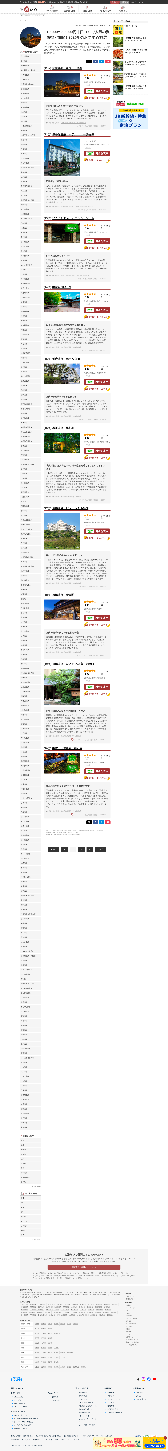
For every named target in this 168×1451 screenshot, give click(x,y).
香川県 (43, 1362)
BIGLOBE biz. (84, 1392)
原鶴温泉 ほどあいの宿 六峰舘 (73, 663)
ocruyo (128, 1313)
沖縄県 (83, 1367)
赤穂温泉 (24, 872)
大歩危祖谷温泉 (26, 988)
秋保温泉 (24, 149)
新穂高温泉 (25, 761)
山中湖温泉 (25, 460)
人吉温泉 (24, 1072)
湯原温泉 (24, 960)
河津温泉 (24, 715)
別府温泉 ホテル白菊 (66, 358)
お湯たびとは (130, 1296)
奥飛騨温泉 (25, 766)
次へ (99, 849)
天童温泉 (24, 228)
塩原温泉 (24, 302)
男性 (22, 1207)
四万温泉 (24, 344)
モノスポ (129, 1326)
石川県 (43, 1343)
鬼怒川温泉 (25, 293)
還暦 (22, 1168)
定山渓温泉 (25, 56)
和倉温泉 (24, 617)
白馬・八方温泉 (26, 529)
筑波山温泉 (25, 381)
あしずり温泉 (26, 1007)
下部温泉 (24, 455)
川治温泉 (24, 307)
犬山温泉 (24, 779)
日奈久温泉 (25, 1076)
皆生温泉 (24, 933)
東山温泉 (24, 251)
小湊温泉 (24, 395)
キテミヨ (129, 1321)
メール (138, 1396)
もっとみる (36, 1186)
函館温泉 (24, 103)
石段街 (23, 1154)
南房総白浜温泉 (26, 404)
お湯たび (129, 1316)
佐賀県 (43, 1367)
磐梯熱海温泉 (26, 283)
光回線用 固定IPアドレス (88, 1406)
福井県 (50, 1343)
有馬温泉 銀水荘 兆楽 (67, 68)
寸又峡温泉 (25, 729)
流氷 (22, 1159)
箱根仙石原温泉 (26, 441)
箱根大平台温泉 (26, 432)
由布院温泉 (25, 1095)
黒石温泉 (24, 121)
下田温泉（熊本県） (28, 1058)
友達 (22, 1198)
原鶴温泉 (24, 1016)
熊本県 (56, 1367)
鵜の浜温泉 (25, 580)
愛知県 (50, 1348)
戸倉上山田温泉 (26, 520)
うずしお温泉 (26, 877)
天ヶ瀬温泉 (25, 1099)
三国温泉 (24, 654)
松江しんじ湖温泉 (27, 951)
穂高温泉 (24, 548)
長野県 (43, 1338)
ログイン (145, 2)
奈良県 (62, 1352)
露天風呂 (24, 1173)
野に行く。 (129, 1329)
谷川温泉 (24, 367)
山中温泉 (24, 622)
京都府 (43, 1352)
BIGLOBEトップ (73, 1439)
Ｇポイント (129, 1305)
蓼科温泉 (24, 511)
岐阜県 (43, 1348)
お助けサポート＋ (20, 1415)
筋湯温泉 (24, 1104)
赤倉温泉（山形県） (28, 200)
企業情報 (108, 1388)
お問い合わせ (15, 1436)
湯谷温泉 (24, 793)
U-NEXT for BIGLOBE (22, 1425)
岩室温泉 (24, 576)
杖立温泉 (24, 1067)
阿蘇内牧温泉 (26, 1048)
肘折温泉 (24, 237)
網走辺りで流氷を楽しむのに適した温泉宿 (75, 275)
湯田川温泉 (25, 242)
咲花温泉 (24, 589)
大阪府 (50, 1352)
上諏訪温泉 (25, 497)
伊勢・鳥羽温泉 (26, 798)
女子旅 (23, 1182)
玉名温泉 (24, 1062)
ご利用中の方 (138, 1388)
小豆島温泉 (25, 997)
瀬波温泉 (24, 594)
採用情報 (111, 1406)
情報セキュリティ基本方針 (42, 1439)
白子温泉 (24, 399)
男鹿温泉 (24, 181)
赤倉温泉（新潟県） (28, 566)
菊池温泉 (24, 1053)
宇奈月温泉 (25, 608)
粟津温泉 (24, 626)
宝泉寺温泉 (25, 1113)
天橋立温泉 (25, 826)
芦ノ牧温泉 (25, 256)
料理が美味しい (26, 1177)
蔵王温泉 (24, 191)
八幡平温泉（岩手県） (29, 135)
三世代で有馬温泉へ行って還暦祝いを (73, 123)
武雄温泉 (24, 1025)
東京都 (50, 1333)
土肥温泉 (24, 733)
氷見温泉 (24, 613)
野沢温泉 (24, 469)
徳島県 (37, 1362)
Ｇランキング (130, 1308)
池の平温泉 (25, 571)
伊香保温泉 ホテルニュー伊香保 (73, 134)
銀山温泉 (24, 195)
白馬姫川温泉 (26, 534)
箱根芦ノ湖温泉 (26, 427)
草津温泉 (24, 330)
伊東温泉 (24, 664)
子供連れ (24, 1226)
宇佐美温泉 (25, 705)
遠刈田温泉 (25, 158)
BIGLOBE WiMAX (20, 1407)
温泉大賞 (55, 1397)
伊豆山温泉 (25, 687)
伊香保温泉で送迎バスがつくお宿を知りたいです (77, 206)
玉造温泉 (24, 946)
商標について (59, 1439)
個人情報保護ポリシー (72, 1436)
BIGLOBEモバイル (20, 1403)
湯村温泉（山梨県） (28, 464)
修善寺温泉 (25, 668)
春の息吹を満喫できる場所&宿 (71, 347)
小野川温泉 (25, 214)
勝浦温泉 (24, 909)
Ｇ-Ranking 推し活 (132, 1339)
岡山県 (50, 1357)
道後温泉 (24, 1002)
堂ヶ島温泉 (25, 738)
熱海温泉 (24, 659)
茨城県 (50, 1328)
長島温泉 (24, 812)
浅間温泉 (24, 478)
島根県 (43, 1357)
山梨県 (37, 1338)
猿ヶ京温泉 (25, 362)
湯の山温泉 (25, 817)
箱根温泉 (24, 413)
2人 (22, 1203)
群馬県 (43, 1328)
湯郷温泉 (24, 965)
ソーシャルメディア (115, 1412)
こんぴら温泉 (26, 993)
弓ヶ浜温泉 (25, 742)
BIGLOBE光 (18, 1397)
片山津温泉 (25, 631)
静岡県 (37, 1348)
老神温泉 (24, 348)
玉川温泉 (24, 177)
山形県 (69, 1324)
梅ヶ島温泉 (25, 710)
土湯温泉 (24, 274)
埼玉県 (37, 1333)
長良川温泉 (25, 775)
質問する (125, 2)
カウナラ (129, 1331)
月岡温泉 (24, 562)
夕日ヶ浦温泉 (26, 854)
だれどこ (129, 1310)
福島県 (75, 1324)
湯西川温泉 (25, 325)
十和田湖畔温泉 (26, 126)
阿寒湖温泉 (25, 75)
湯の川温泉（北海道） (29, 70)
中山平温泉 (25, 163)
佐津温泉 (24, 886)
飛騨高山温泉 (26, 770)
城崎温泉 (24, 863)
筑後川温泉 (25, 1011)
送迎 (22, 1145)
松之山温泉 (25, 603)
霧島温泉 (24, 1127)
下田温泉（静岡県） (28, 673)
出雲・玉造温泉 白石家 (67, 748)
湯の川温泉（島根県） (29, 956)
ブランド (111, 1396)
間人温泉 (24, 844)
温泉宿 (23, 1163)
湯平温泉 (24, 1118)
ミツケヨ (129, 1334)
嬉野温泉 (24, 1021)
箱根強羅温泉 (26, 436)
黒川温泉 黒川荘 (63, 427)
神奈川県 (57, 1333)
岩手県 (50, 1324)
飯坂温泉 (24, 260)
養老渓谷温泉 (26, 409)
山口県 (62, 1357)
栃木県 (37, 1328)
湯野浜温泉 (25, 246)
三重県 (56, 1348)
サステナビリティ (114, 1399)
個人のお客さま (17, 1388)
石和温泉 (24, 446)
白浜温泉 (24, 905)
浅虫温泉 (24, 112)
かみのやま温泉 (26, 219)
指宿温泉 (24, 1123)
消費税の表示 (28, 1436)
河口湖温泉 (25, 450)
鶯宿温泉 (24, 130)
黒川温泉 (24, 1044)
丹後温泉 (24, 849)
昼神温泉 (24, 538)
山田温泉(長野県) (27, 557)
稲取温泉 (24, 696)
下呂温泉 (24, 752)
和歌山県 (70, 1352)
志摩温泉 (24, 803)
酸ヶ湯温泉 (25, 107)
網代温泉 (24, 678)
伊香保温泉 (25, 334)
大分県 (62, 1367)
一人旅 (23, 1217)
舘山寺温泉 (25, 719)
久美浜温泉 (25, 835)
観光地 (23, 1150)
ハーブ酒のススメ (132, 1345)
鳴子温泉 (24, 144)
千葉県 (43, 1333)
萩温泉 (23, 979)
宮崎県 (69, 1367)
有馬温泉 (24, 868)
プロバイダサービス (86, 1402)
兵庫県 (56, 1352)
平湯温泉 (24, 756)
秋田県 (62, 1324)
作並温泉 (24, 154)
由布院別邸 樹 (61, 287)
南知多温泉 (25, 789)
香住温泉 (24, 882)
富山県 (37, 1343)
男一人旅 (24, 1221)
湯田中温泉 (25, 552)
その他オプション (20, 1428)
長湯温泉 (24, 1109)
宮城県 (56, 1324)
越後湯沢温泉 (26, 585)
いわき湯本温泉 (26, 265)
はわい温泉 (25, 942)
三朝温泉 (24, 928)
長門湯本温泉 (26, 974)
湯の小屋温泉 (26, 376)
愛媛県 (50, 1362)
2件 (95, 141)
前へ (55, 849)
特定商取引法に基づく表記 (20, 1439)
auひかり (17, 1400)
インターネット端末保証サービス (26, 1418)
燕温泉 (23, 599)
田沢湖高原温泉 (26, 186)
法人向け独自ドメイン (87, 1425)
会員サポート (141, 1399)
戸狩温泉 (24, 515)
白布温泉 (24, 223)
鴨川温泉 (24, 390)
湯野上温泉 (25, 288)
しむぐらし (56, 1400)
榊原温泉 (24, 807)
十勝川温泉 (25, 66)
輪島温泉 (24, 645)
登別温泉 (24, 61)
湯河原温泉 (25, 418)
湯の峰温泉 (25, 919)
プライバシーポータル (91, 1436)
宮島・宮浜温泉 (26, 970)
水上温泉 (24, 372)
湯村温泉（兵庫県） (28, 895)
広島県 (56, 1357)
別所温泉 (24, 543)
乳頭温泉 (24, 172)
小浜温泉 (24, 1039)
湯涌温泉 (24, 640)
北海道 (37, 1324)
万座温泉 (24, 339)
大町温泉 (24, 487)
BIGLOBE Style (113, 1409)
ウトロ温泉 (25, 79)
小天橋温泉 (25, 840)
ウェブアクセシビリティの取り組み (48, 1436)
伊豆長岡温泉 (26, 691)
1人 (22, 1212)
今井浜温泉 (25, 701)
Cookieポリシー (107, 1436)
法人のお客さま (81, 1388)
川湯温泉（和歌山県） (29, 914)
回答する (115, 2)
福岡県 (37, 1367)
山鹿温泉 (24, 1086)
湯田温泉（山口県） (28, 983)
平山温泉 (24, 1081)
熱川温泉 (24, 747)
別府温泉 (24, 1090)
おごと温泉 (25, 821)
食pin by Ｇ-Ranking (132, 1342)
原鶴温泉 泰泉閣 (63, 594)
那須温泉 (24, 316)
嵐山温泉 (24, 831)
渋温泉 (23, 501)
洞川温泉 (24, 900)
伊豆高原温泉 (26, 682)
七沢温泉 (24, 423)
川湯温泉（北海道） (28, 84)
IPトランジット (84, 1416)
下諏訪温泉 (25, 506)
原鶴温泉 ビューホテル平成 (70, 508)
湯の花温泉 (25, 858)
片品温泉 (24, 358)
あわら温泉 (25, 650)
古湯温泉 (24, 1030)
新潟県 (50, 1338)
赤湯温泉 (24, 205)
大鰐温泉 (24, 116)
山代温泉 (24, 636)
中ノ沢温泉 (25, 279)
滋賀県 (37, 1352)
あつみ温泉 (25, 209)
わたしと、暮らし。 (132, 1318)
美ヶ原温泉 (25, 483)
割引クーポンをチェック (99, 98)
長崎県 (50, 1367)
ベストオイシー (131, 1323)
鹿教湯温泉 (25, 492)
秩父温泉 (24, 385)
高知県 (56, 1362)
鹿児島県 (76, 1367)
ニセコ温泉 (25, 98)
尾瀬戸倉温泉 (26, 353)
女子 (22, 1235)
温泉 (22, 1140)
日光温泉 (24, 321)
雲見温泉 (24, 724)
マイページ (136, 2)
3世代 (23, 1230)
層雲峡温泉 (25, 89)
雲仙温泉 (24, 1035)
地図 (88, 85)
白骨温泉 (24, 473)
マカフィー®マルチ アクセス (88, 1420)
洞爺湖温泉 (25, 93)
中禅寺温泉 (25, 311)
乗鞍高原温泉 (26, 525)
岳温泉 (23, 269)
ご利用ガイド (130, 1299)
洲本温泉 (24, 891)
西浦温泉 (24, 784)
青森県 (43, 1324)
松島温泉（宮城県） (28, 168)
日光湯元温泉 (26, 297)
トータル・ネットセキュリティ (25, 1422)
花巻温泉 (24, 140)
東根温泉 (24, 232)
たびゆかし (129, 1337)
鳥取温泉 (24, 937)
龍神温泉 (24, 923)
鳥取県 (37, 1357)
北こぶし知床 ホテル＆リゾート (73, 218)
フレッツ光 (83, 1399)
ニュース (111, 1402)
